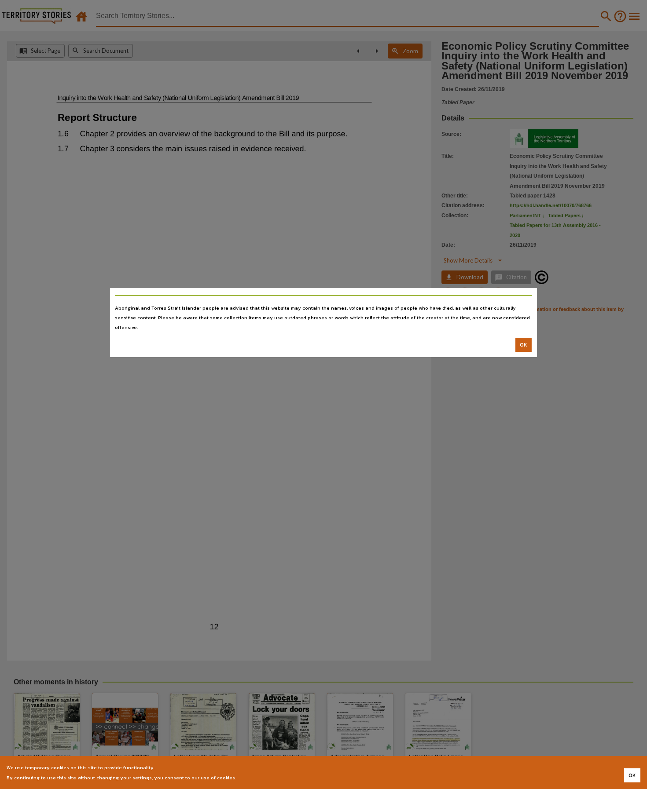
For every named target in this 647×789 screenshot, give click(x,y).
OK (523, 345)
